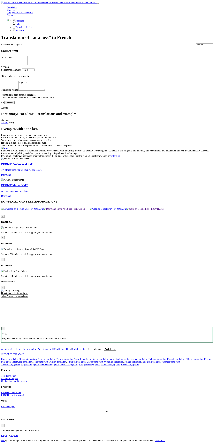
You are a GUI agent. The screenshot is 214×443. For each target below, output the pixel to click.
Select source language (11, 44)
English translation (9, 359)
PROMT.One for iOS (11, 392)
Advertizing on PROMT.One (51, 349)
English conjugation (30, 364)
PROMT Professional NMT (17, 164)
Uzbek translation (95, 362)
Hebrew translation (157, 359)
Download (6, 175)
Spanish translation (82, 359)
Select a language (96, 349)
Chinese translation (194, 359)
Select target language (11, 70)
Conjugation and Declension (14, 381)
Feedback (19, 20)
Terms (18, 349)
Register (14, 435)
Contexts (11, 10)
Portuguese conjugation (89, 364)
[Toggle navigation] (98, 3)
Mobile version (79, 349)
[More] (4, 148)
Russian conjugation (110, 364)
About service (7, 349)
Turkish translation (57, 362)
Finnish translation (132, 362)
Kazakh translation (175, 359)
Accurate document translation (15, 191)
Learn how (160, 440)
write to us (115, 156)
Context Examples (9, 378)
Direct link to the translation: (14, 293)
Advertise (19, 30)
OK (3, 440)
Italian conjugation (68, 364)
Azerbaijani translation (119, 359)
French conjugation (130, 364)
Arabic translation (139, 359)
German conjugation (49, 364)
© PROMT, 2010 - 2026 (12, 354)
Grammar (11, 15)
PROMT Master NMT (14, 185)
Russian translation (28, 359)
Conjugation (20, 12)
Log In (4, 435)
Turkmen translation (76, 362)
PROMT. (73, 2)
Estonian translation (152, 362)
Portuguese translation (22, 362)
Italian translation (100, 359)
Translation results (9, 90)
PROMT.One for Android (13, 395)
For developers (8, 406)
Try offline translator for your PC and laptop (21, 170)
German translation (46, 359)
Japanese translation (171, 362)
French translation (64, 359)
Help (17, 24)
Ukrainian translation (113, 362)
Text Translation (8, 376)
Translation (12, 7)
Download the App (24, 27)
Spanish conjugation (10, 364)
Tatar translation (40, 362)
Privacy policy (29, 349)
